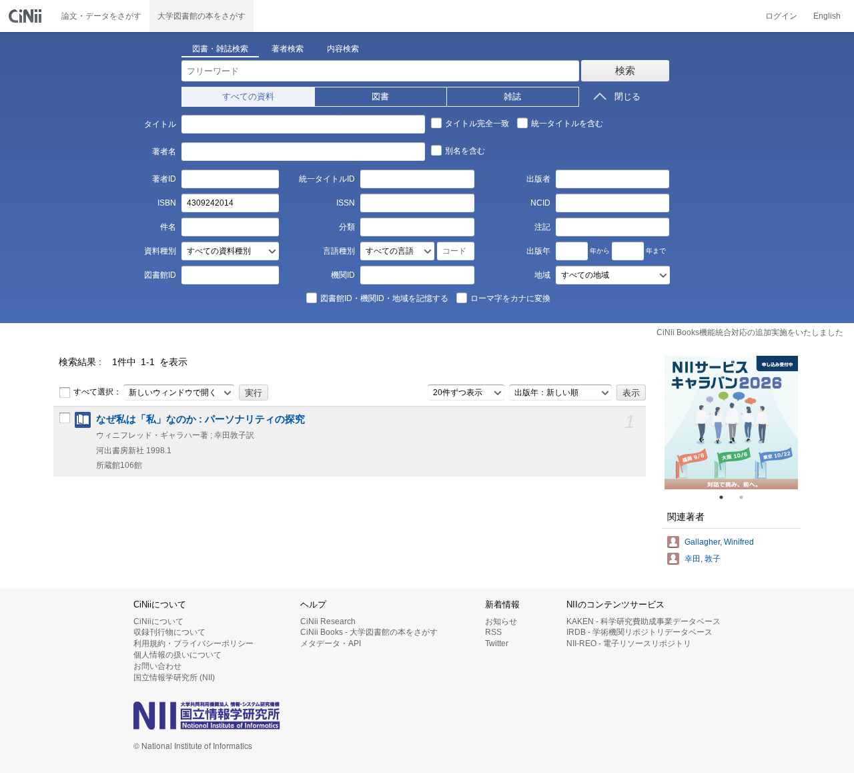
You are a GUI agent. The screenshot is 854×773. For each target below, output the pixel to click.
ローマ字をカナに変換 (510, 298)
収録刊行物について (169, 632)
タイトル (159, 124)
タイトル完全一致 (477, 123)
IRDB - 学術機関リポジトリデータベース (639, 632)
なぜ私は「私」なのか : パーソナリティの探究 (200, 419)
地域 (542, 275)
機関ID (343, 275)
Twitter (496, 643)
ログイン (781, 16)
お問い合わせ (157, 666)
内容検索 (343, 48)
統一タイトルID (327, 179)
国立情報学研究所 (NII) (174, 677)
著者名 (163, 151)
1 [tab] (726, 497)
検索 (625, 70)
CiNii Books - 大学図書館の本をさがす (369, 632)
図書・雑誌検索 (220, 48)
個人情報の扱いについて (177, 655)
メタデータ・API (330, 643)
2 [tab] (746, 497)
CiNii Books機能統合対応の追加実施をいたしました (750, 332)
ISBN (166, 203)
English (827, 16)
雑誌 (512, 96)
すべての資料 (248, 96)
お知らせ (501, 621)
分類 (347, 227)
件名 (167, 227)
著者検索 (288, 48)
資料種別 (159, 251)
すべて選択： (97, 392)
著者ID (163, 179)
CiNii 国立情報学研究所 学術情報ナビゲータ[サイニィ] (26, 16)
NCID (540, 203)
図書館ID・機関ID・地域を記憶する (384, 298)
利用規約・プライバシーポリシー (193, 643)
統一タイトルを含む (567, 123)
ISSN (345, 203)
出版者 (538, 179)
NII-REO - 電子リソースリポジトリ (628, 643)
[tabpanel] (731, 422)
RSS (493, 632)
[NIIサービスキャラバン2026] (731, 422)
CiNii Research (328, 621)
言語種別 (339, 251)
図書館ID (159, 275)
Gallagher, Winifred (719, 542)
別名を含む (465, 151)
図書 (380, 96)
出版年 (538, 251)
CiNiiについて (158, 621)
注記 (542, 227)
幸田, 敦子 (703, 558)
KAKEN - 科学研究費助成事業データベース (643, 621)
